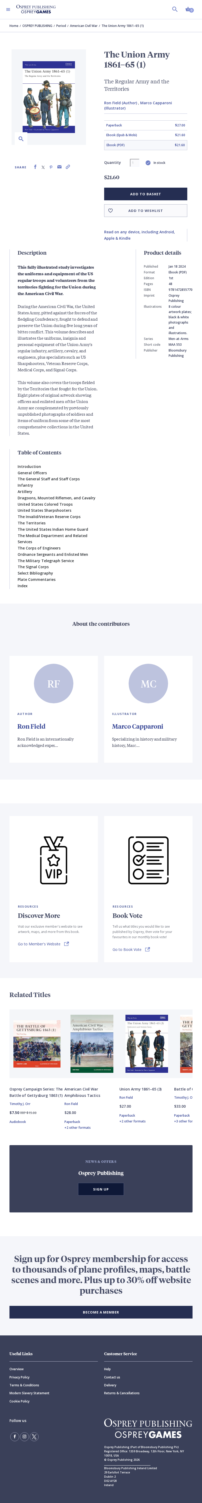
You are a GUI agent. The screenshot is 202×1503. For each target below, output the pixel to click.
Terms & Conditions (24, 1385)
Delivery (110, 1385)
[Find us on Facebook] (14, 1436)
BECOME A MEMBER (101, 1312)
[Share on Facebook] (35, 166)
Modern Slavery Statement (29, 1393)
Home (13, 25)
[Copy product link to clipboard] (68, 166)
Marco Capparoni (137, 726)
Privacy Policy (19, 1377)
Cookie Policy (19, 1401)
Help (107, 1369)
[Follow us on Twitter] (34, 1436)
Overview (16, 1369)
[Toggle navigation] (8, 9)
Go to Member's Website (39, 943)
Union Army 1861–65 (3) (140, 1089)
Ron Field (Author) (120, 102)
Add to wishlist (145, 210)
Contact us (112, 1377)
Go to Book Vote (127, 949)
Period (61, 25)
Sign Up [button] (101, 1189)
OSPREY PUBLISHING (37, 25)
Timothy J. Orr (20, 1104)
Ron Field (31, 726)
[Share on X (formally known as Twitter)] (43, 166)
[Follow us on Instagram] (24, 1436)
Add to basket (145, 194)
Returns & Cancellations (122, 1393)
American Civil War (84, 25)
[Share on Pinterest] (51, 166)
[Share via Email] (59, 166)
